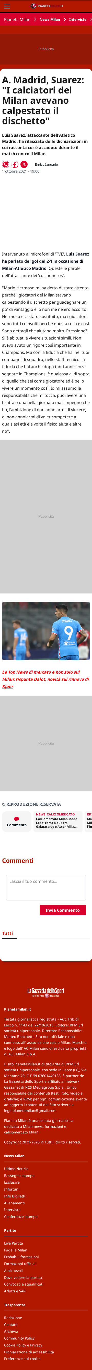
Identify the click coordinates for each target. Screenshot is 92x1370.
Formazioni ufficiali (20, 1263)
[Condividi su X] (24, 164)
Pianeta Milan (17, 19)
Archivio (11, 1331)
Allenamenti (14, 1203)
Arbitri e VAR (15, 1291)
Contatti (11, 1324)
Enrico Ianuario (46, 164)
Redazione (13, 1317)
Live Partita (13, 1243)
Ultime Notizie (16, 1168)
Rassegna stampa (19, 1175)
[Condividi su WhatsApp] (5, 164)
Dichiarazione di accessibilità (29, 1352)
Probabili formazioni (21, 1256)
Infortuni (11, 1189)
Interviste (77, 19)
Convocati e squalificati (23, 1284)
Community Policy (19, 1338)
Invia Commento (63, 910)
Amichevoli (13, 1270)
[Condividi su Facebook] (14, 164)
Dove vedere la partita (23, 1277)
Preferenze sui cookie (22, 1358)
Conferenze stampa (21, 1216)
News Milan (50, 19)
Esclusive (12, 1182)
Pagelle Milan (15, 1250)
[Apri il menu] (7, 6)
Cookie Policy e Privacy (23, 1345)
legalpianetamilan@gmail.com (30, 1110)
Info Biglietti (14, 1196)
